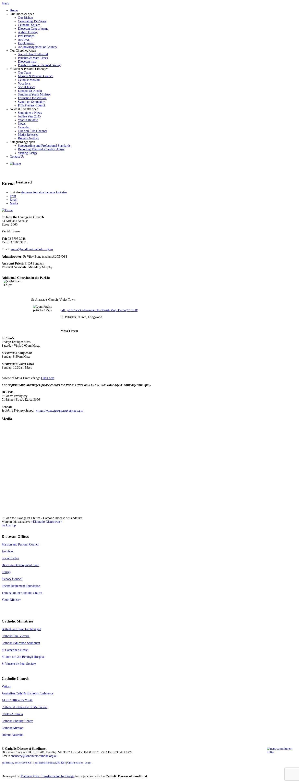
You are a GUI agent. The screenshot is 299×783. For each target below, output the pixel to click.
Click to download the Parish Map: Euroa (102, 310)
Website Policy (50, 762)
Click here (47, 378)
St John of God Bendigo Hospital (23, 656)
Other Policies (75, 762)
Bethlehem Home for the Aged (21, 629)
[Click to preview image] (7, 210)
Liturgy (6, 572)
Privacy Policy (17, 762)
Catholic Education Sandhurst (21, 643)
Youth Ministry (11, 599)
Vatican (6, 686)
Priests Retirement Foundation (21, 586)
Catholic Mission (12, 728)
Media (14, 203)
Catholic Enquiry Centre (17, 721)
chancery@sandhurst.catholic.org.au (34, 756)
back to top (9, 525)
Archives (7, 551)
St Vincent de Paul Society (19, 663)
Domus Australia (12, 734)
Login (88, 762)
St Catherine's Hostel (15, 650)
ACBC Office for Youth (17, 700)
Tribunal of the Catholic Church (22, 592)
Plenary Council (12, 579)
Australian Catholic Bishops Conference (27, 693)
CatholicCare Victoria (15, 636)
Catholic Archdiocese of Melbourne (24, 707)
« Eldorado (38, 521)
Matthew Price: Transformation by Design (47, 776)
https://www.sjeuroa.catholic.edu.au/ (59, 410)
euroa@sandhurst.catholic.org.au (32, 249)
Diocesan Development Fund (20, 565)
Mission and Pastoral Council (20, 544)
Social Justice (10, 558)
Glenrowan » (54, 521)
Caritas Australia (12, 714)
